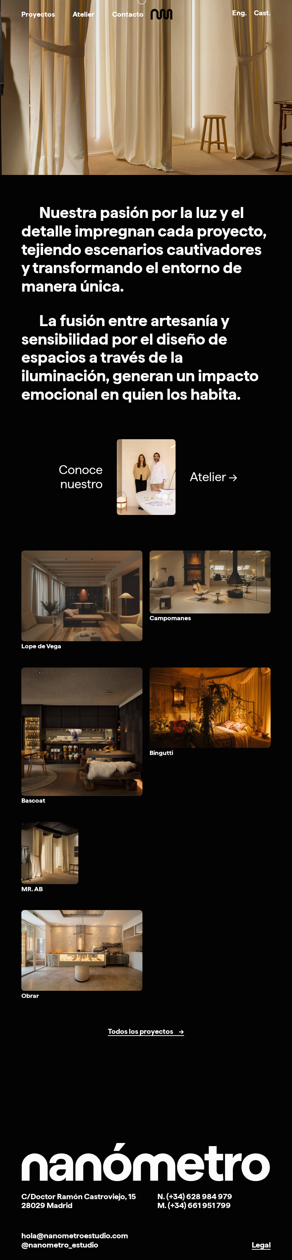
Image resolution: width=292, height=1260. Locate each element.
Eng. (239, 13)
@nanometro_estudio (59, 1244)
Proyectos (38, 14)
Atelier (83, 14)
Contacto (128, 14)
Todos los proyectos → (146, 1031)
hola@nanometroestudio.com (74, 1235)
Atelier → (214, 476)
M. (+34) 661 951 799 (194, 1205)
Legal (261, 1244)
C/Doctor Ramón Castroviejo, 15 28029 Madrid (78, 1201)
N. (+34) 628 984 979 (194, 1196)
